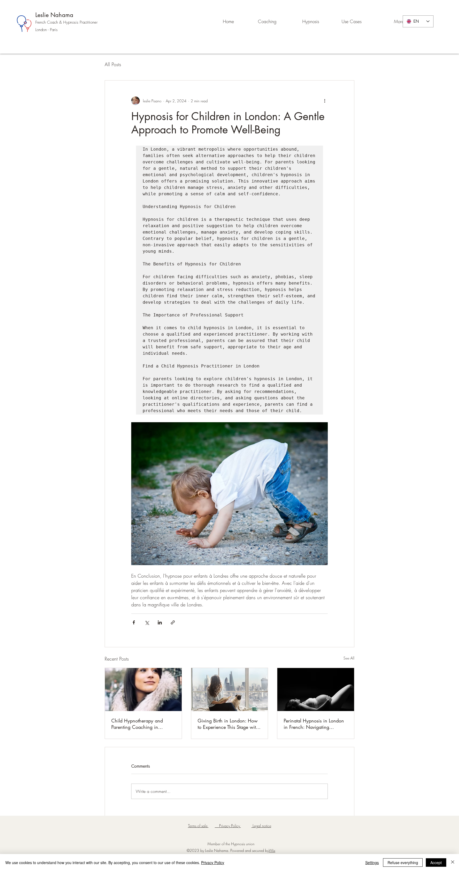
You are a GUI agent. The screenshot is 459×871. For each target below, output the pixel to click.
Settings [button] (372, 862)
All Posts (113, 64)
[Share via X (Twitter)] (146, 622)
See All (348, 658)
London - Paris (46, 29)
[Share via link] (172, 622)
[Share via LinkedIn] (159, 622)
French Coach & (49, 22)
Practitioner (88, 22)
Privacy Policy (212, 862)
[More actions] (324, 101)
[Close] (452, 862)
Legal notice (261, 825)
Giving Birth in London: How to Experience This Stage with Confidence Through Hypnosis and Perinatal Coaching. (229, 723)
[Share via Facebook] (133, 622)
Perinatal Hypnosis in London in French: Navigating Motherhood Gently (314, 723)
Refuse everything (403, 862)
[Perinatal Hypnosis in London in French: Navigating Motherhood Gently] (315, 689)
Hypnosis (71, 22)
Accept (436, 862)
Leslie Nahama (54, 15)
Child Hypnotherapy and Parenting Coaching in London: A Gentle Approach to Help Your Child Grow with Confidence (142, 723)
